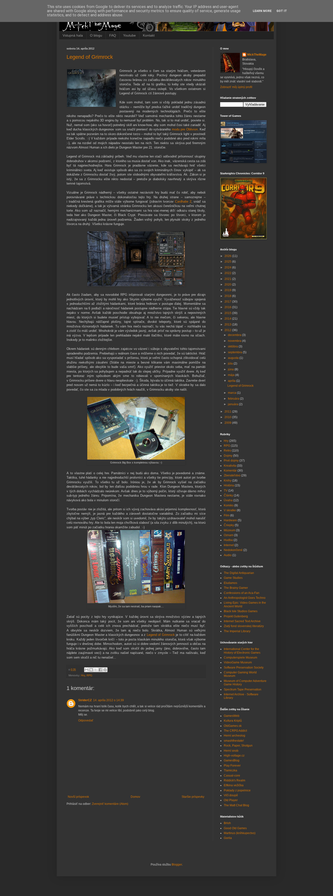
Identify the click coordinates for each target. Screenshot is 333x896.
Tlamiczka (230, 770)
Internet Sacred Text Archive (242, 621)
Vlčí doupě (231, 795)
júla (231, 363)
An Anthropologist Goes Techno (244, 598)
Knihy (227, 480)
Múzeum (229, 530)
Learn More (262, 11)
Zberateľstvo (232, 475)
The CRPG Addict (235, 730)
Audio (228, 555)
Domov (135, 796)
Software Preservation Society (244, 667)
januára (233, 404)
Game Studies (233, 578)
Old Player (231, 800)
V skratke (230, 510)
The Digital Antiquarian (239, 573)
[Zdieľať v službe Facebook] (100, 669)
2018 (228, 296)
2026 (228, 256)
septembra (235, 352)
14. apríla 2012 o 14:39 (108, 700)
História (229, 485)
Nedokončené (233, 550)
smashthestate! (234, 740)
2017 (228, 301)
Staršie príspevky (193, 796)
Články (228, 495)
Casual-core (232, 775)
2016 (228, 307)
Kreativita (230, 465)
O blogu (96, 35)
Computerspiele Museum (240, 657)
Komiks (229, 505)
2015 (228, 313)
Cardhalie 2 (183, 201)
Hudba (228, 540)
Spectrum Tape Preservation (242, 689)
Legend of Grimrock (90, 57)
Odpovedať (85, 720)
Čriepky (229, 525)
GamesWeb (231, 716)
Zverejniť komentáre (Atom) (110, 804)
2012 (228, 330)
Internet (229, 545)
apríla (232, 381)
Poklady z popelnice (237, 790)
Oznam (228, 535)
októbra (233, 346)
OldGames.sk (233, 726)
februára (234, 398)
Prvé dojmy (231, 460)
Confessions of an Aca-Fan (241, 593)
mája (231, 375)
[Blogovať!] (91, 669)
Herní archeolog (234, 735)
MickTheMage (256, 54)
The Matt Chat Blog (236, 805)
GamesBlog (231, 760)
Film (226, 515)
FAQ (112, 35)
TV (225, 490)
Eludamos (230, 583)
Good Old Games (235, 828)
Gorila (228, 838)
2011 (228, 411)
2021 (228, 279)
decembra (235, 335)
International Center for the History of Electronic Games (242, 650)
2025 (228, 261)
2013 (228, 324)
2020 (228, 284)
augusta (233, 358)
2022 (228, 273)
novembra (235, 341)
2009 (228, 422)
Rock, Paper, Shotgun (238, 745)
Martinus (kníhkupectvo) (239, 833)
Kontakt (149, 35)
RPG (89, 675)
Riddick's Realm (234, 780)
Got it (281, 11)
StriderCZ (85, 700)
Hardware (230, 520)
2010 (228, 417)
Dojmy (228, 455)
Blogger (177, 864)
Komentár (230, 470)
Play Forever (232, 765)
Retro (227, 450)
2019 (228, 290)
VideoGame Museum (238, 662)
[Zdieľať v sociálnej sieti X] (95, 669)
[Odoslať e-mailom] (86, 669)
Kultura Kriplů (233, 720)
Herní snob (231, 750)
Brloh (227, 823)
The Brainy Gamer (236, 588)
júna (231, 369)
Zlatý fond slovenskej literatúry (244, 626)
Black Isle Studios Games (240, 611)
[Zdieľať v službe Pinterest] (105, 669)
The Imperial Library (237, 631)
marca (232, 392)
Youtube (129, 35)
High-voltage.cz (234, 755)
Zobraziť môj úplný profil (236, 87)
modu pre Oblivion (185, 129)
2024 (228, 267)
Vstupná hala (73, 35)
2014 (228, 318)
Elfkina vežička (234, 785)
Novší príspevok (78, 796)
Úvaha (228, 500)
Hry (83, 675)
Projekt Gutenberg (236, 616)
